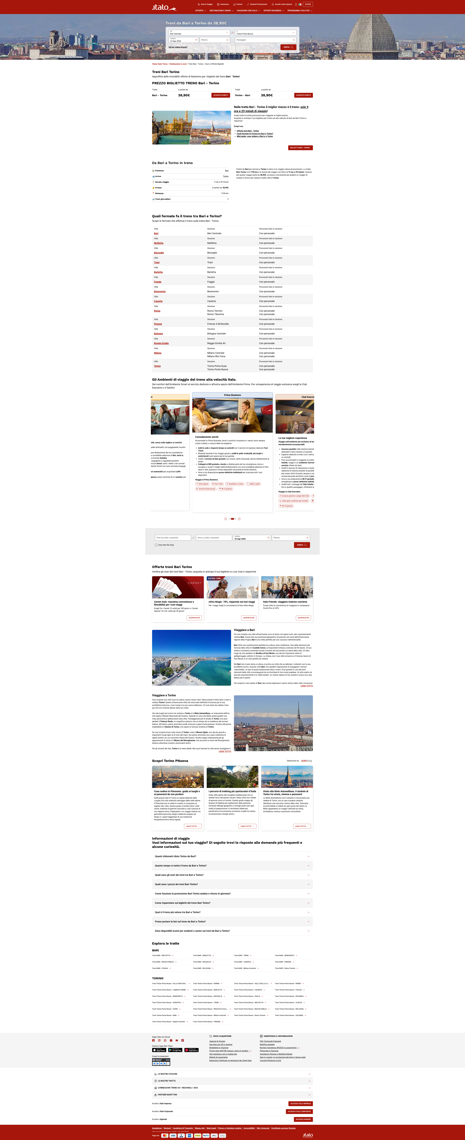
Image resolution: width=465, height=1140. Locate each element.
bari (156, 233)
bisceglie (159, 252)
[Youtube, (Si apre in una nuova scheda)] (176, 1040)
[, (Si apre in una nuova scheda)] (159, 1040)
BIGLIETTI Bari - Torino (300, 148)
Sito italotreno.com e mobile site (223, 1054)
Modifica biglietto (267, 1044)
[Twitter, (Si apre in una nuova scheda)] (171, 1040)
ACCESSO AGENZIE (304, 1119)
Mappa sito (200, 1128)
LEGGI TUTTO (307, 686)
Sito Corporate (263, 1128)
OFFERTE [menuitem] (199, 10)
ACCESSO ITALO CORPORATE (300, 1111)
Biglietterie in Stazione (218, 1048)
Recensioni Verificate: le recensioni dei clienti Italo (230, 1060)
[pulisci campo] (227, 32)
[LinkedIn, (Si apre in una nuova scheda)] (165, 1040)
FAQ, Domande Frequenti (270, 1041)
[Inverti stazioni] (232, 32)
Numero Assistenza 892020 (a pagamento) (278, 1048)
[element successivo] (239, 518)
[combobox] (198, 34)
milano (157, 352)
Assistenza (157, 1128)
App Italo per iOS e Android (220, 1044)
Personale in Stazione (269, 1051)
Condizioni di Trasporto (183, 1128)
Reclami (167, 1128)
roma (157, 310)
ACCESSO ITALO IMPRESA (302, 1104)
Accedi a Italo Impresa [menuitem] (283, 4)
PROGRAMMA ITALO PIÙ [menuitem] (299, 10)
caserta (158, 301)
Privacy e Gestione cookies (230, 1128)
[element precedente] (225, 518)
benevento (160, 291)
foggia (157, 281)
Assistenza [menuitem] (224, 4)
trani (156, 262)
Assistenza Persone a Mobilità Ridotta (276, 1054)
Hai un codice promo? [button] (178, 47)
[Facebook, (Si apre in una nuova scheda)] (153, 1040)
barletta (158, 272)
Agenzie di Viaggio (217, 1041)
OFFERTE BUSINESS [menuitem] (272, 10)
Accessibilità (249, 1128)
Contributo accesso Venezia (283, 1128)
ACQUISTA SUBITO (221, 95)
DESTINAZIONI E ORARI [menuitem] (220, 10)
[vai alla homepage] (164, 7)
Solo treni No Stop (166, 545)
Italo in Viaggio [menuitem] (207, 4)
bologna (158, 333)
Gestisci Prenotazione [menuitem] (258, 4)
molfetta (158, 243)
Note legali (211, 1128)
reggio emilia (161, 343)
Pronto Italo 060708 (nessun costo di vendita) (229, 1051)
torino (157, 366)
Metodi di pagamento (218, 1057)
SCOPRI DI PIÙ (195, 618)
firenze (158, 323)
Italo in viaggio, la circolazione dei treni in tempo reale (283, 1057)
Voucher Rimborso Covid (270, 1060)
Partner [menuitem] (239, 4)
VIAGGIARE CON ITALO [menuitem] (247, 10)
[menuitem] (295, 4)
